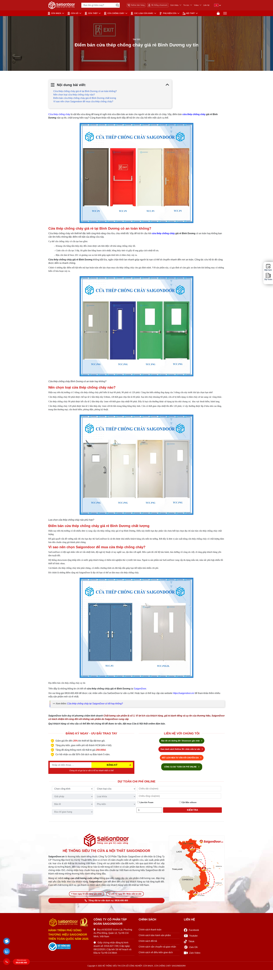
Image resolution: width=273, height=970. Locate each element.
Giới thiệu (174, 5)
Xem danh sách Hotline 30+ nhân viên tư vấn (181, 749)
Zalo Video (194, 953)
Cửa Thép (93, 13)
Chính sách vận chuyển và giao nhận (157, 947)
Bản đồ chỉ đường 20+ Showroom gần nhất (180, 741)
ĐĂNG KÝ (112, 765)
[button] (6, 941)
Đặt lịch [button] (268, 270)
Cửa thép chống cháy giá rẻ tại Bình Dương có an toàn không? (85, 91)
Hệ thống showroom (159, 5)
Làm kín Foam (146, 802)
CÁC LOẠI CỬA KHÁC (143, 13)
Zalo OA (193, 947)
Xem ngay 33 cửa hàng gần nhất (87, 894)
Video (196, 5)
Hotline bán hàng (137, 5)
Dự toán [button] (268, 279)
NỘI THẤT (190, 13)
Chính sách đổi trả (148, 941)
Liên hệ (206, 5)
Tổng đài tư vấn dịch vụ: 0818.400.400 (108, 900)
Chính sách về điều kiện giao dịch (156, 952)
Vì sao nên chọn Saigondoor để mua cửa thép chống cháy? (83, 101)
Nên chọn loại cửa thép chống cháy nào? (74, 94)
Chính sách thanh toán (150, 929)
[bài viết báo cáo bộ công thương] (68, 946)
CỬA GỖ (74, 13)
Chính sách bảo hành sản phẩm (155, 935)
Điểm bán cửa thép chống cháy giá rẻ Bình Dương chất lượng (84, 98)
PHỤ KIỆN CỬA (169, 13)
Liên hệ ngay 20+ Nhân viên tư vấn (126, 894)
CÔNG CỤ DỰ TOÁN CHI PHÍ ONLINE (180, 767)
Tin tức (186, 5)
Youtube (193, 936)
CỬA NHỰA (56, 13)
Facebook (194, 930)
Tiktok (191, 941)
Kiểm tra (192, 810)
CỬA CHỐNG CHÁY (115, 13)
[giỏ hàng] (218, 13)
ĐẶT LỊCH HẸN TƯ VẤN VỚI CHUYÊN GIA (180, 758)
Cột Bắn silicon (189, 802)
